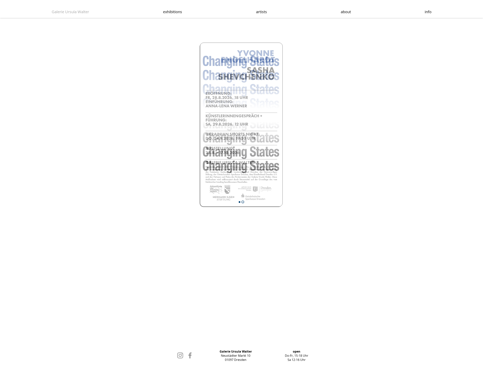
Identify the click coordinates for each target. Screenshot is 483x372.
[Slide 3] (243, 202)
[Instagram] (180, 355)
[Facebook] (190, 355)
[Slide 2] (239, 202)
